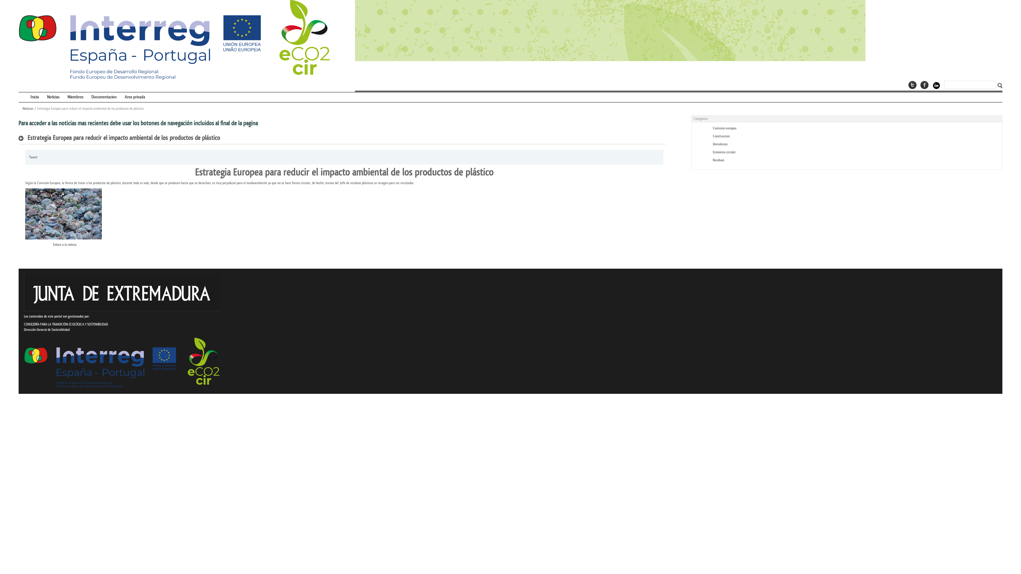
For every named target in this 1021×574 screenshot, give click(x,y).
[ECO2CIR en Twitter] (912, 85)
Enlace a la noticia (65, 244)
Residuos (718, 160)
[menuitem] (23, 93)
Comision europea (725, 128)
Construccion (721, 136)
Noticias (28, 108)
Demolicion (720, 144)
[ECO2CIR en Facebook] (924, 85)
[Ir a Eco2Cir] (678, 30)
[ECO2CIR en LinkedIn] (936, 85)
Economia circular (724, 152)
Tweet (33, 157)
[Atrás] (22, 138)
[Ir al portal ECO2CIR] (174, 40)
